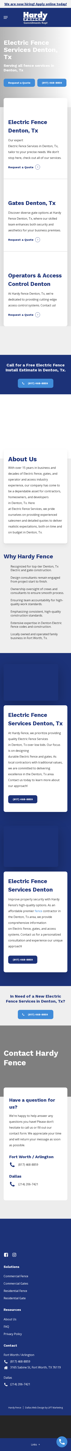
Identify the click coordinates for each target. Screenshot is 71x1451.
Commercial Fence (16, 1276)
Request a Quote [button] (20, 167)
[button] (6, 17)
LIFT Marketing (55, 1407)
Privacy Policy (13, 1334)
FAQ (6, 1327)
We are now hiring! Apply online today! (35, 4)
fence (38, 911)
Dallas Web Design (34, 1407)
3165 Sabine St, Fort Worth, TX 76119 (35, 1367)
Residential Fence (16, 1291)
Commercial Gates (16, 1283)
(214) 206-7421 (20, 1384)
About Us (10, 1319)
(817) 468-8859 (20, 1361)
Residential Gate (15, 1298)
